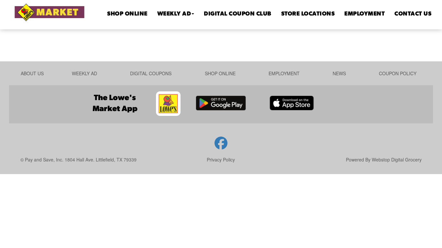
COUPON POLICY (397, 73)
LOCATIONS (308, 14)
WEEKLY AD (174, 14)
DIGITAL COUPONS (150, 73)
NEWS (339, 73)
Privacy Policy (221, 159)
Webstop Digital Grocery (397, 159)
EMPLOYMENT (364, 14)
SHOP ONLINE (127, 14)
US (412, 14)
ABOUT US (32, 73)
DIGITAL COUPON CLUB (237, 14)
